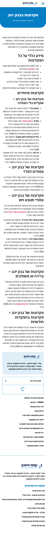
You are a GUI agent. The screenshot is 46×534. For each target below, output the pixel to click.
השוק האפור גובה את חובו (33, 437)
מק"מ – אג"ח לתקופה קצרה (33, 512)
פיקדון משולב (21, 304)
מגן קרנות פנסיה (38, 525)
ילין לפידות (39, 433)
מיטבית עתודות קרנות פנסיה (33, 521)
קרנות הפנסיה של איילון (34, 441)
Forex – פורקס (37, 402)
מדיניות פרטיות (38, 491)
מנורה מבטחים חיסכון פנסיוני (33, 517)
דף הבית (30, 20)
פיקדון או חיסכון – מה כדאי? (33, 495)
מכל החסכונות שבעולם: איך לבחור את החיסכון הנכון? (23, 499)
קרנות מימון (40, 504)
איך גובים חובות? (37, 406)
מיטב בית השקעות (36, 420)
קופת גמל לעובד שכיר (36, 508)
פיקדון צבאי (39, 411)
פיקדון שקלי (27, 121)
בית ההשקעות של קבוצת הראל (31, 428)
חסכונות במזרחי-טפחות (34, 398)
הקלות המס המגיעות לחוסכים (32, 424)
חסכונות (31, 69)
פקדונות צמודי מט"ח (16, 212)
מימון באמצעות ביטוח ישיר (33, 415)
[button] (43, 4)
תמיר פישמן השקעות (35, 446)
